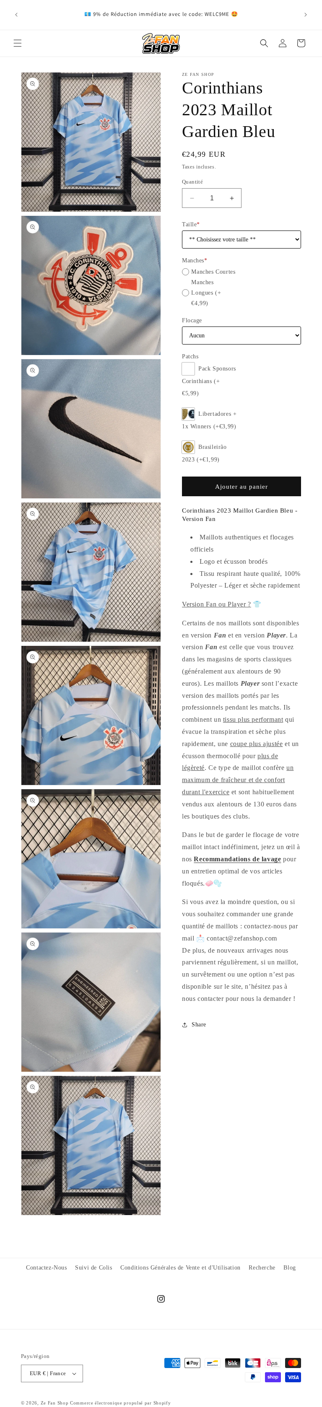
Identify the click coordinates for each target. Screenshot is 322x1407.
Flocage (192, 320)
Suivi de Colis (93, 1267)
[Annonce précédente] (16, 14)
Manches (194, 260)
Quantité (192, 182)
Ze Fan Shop (55, 1402)
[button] (17, 43)
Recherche (262, 1267)
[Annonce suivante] (305, 14)
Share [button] (199, 1024)
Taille (191, 224)
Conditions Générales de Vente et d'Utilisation (180, 1267)
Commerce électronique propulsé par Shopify (120, 1402)
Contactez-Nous (46, 1267)
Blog (289, 1267)
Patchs (190, 356)
